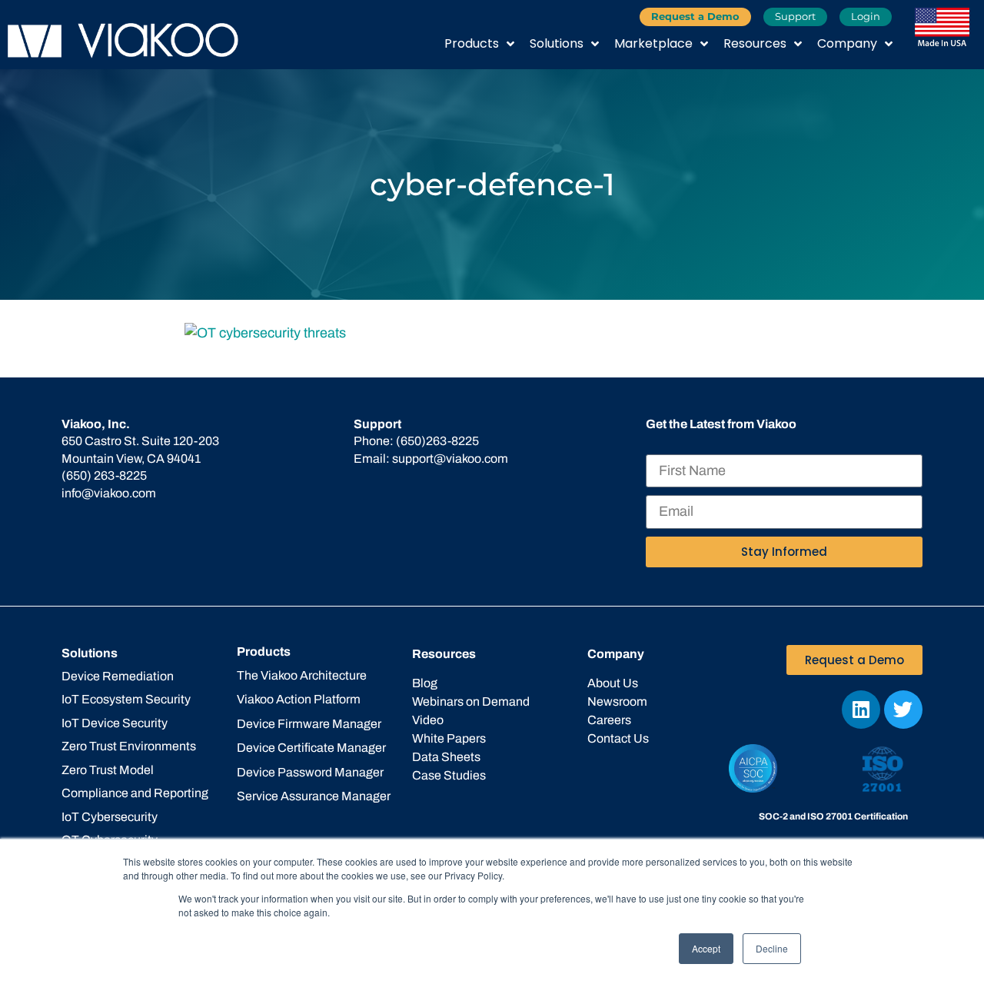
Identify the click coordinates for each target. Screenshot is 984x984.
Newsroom (617, 701)
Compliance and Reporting (135, 793)
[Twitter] (903, 709)
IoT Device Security (115, 723)
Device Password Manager (310, 772)
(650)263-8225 (437, 440)
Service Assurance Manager (314, 796)
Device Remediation (118, 676)
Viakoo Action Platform (299, 699)
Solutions (556, 43)
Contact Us (618, 738)
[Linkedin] (861, 709)
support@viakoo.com (450, 458)
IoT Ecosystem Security (126, 699)
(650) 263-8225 (104, 475)
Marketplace (653, 43)
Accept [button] (706, 948)
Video (428, 719)
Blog (424, 683)
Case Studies (449, 775)
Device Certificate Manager (311, 747)
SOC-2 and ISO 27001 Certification (833, 816)
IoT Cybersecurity (110, 816)
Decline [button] (772, 948)
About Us (612, 683)
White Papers (449, 738)
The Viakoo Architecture (302, 675)
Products (471, 43)
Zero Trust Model (108, 769)
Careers (609, 719)
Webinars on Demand (471, 701)
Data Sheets (446, 756)
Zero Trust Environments (129, 746)
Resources (754, 43)
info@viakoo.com (109, 493)
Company (847, 43)
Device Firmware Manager (309, 723)
